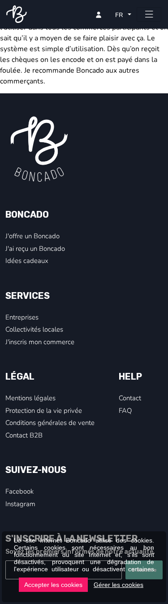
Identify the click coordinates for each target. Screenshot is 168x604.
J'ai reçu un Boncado (35, 248)
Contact (130, 397)
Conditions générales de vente (50, 422)
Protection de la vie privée (43, 410)
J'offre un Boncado (32, 235)
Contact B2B (24, 434)
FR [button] (120, 14)
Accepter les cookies (53, 584)
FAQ (125, 410)
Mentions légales (30, 397)
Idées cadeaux (26, 260)
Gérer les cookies (118, 584)
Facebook (19, 490)
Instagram (20, 503)
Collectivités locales (34, 328)
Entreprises (22, 316)
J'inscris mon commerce (39, 341)
